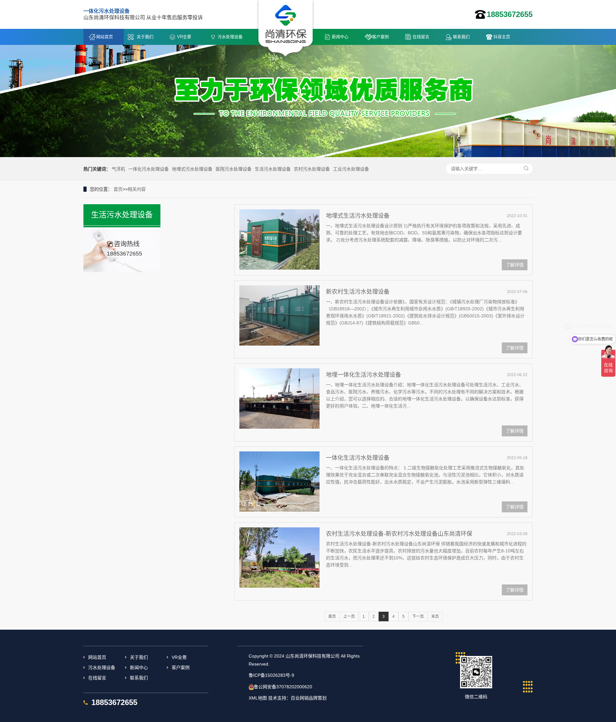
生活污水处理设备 (273, 169)
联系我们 (461, 36)
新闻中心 (340, 36)
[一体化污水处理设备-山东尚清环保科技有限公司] (286, 29)
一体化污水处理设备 (148, 169)
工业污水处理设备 (351, 169)
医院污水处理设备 (234, 169)
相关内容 (137, 189)
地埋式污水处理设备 (192, 169)
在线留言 (421, 36)
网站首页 (104, 36)
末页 (435, 616)
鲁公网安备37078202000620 (283, 686)
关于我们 (145, 36)
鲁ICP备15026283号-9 (271, 675)
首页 (118, 189)
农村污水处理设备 (312, 169)
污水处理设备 (230, 36)
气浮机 (118, 169)
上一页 (349, 616)
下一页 (418, 616)
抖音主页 (501, 36)
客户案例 (380, 36)
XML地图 (258, 698)
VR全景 (184, 36)
